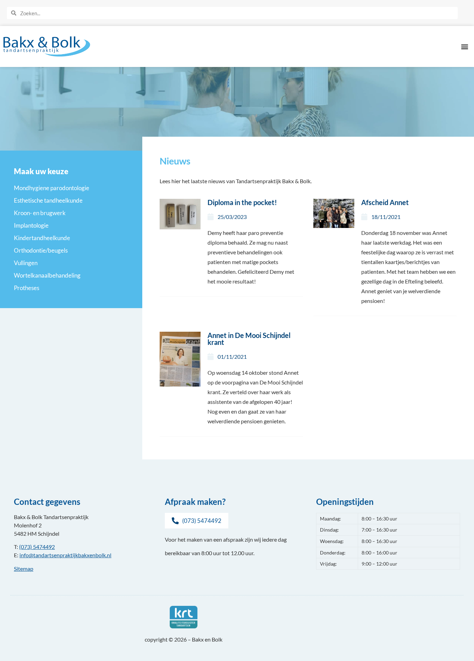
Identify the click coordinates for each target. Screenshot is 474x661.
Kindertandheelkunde (42, 237)
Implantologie (31, 225)
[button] (465, 46)
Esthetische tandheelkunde (48, 200)
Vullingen (25, 262)
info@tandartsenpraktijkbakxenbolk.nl (65, 555)
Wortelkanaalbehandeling (47, 275)
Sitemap (23, 568)
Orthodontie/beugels (41, 250)
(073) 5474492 (37, 546)
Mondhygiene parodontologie (51, 188)
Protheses (26, 287)
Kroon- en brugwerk (40, 213)
